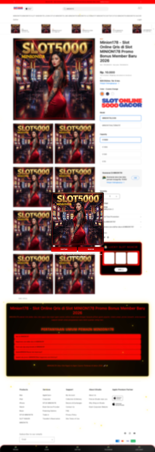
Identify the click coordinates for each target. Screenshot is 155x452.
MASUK (91, 249)
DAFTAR (64, 249)
